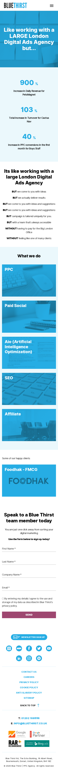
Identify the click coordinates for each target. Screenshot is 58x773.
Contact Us (29, 672)
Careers (29, 677)
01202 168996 (29, 718)
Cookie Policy (29, 687)
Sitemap (29, 698)
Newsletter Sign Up (33, 637)
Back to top (28, 705)
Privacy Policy (29, 682)
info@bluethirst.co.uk (29, 723)
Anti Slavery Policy (29, 692)
